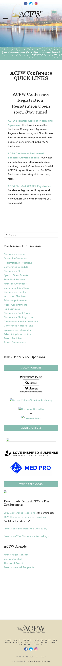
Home (8, 640)
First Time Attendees (15, 283)
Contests (43, 642)
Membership (12, 642)
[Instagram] (36, 3)
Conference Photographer (19, 317)
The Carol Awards (14, 563)
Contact (37, 644)
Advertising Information (17, 334)
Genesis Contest (13, 559)
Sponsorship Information (18, 330)
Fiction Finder (57, 53)
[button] (6, 18)
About (17, 640)
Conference (28, 642)
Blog (54, 642)
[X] (31, 3)
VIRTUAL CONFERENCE (32, 53)
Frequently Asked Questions (40, 640)
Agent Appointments (15, 304)
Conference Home (14, 254)
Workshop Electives (15, 296)
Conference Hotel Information (21, 321)
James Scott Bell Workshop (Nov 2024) (25, 528)
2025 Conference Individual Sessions (25, 517)
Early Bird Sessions (14, 279)
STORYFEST (49, 52)
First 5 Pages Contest (16, 554)
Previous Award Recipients (19, 567)
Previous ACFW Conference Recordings (26, 536)
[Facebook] (26, 3)
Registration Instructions (18, 262)
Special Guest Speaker (16, 275)
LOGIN (54, 12)
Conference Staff (13, 271)
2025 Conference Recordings (20, 512)
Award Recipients (14, 338)
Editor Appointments (15, 300)
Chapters (25, 644)
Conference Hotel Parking (18, 325)
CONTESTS (24, 52)
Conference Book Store (17, 313)
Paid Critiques (12, 309)
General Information (15, 258)
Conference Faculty (15, 292)
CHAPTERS (40, 52)
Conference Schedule (16, 267)
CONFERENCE (15, 52)
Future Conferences (15, 342)
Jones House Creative (39, 661)
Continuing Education (16, 288)
